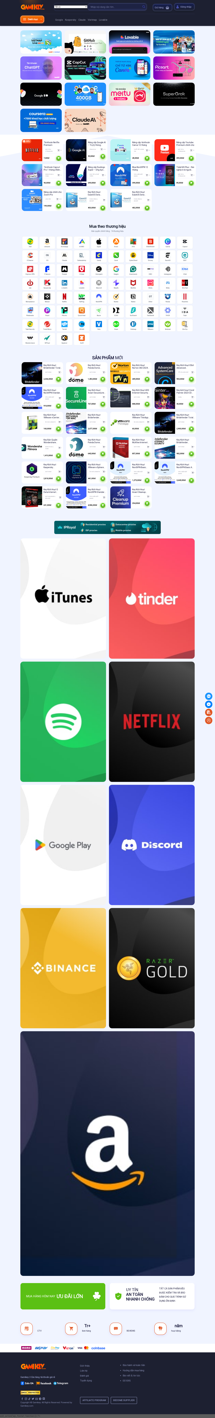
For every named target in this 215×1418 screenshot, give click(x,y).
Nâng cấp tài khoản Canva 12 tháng (141, 143)
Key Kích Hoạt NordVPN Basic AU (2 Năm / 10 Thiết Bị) (185, 466)
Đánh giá (84, 1375)
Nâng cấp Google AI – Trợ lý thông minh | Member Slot (97, 143)
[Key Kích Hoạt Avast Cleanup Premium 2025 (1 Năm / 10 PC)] (120, 497)
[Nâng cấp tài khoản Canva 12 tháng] (120, 150)
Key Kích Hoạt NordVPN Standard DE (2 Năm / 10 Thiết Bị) (96, 490)
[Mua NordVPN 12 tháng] (120, 175)
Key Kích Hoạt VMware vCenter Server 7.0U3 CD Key (51, 416)
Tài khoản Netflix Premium (51, 143)
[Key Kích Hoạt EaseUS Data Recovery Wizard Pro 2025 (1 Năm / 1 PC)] (120, 200)
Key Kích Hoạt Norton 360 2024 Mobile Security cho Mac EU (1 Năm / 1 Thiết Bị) (141, 366)
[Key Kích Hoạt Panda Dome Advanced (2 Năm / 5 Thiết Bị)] (76, 373)
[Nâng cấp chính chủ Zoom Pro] (32, 200)
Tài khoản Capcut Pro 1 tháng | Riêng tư (52, 168)
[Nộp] (143, 6)
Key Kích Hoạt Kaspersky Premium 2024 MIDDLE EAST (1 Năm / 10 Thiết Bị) (52, 466)
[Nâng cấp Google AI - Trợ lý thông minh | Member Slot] (76, 150)
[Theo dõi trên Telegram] (40, 1399)
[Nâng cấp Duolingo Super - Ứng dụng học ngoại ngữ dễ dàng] (76, 175)
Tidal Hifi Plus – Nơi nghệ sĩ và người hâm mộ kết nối (185, 168)
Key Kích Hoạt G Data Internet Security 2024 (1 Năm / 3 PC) (51, 490)
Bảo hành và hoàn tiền (134, 1365)
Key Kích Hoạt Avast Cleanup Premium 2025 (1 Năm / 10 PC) (140, 490)
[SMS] (208, 704)
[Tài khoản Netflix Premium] (32, 150)
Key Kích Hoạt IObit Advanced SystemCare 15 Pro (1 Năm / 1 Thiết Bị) (185, 366)
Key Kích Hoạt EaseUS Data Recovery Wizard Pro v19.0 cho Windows (95, 193)
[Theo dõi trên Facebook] (22, 1399)
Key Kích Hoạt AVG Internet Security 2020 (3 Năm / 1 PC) (140, 391)
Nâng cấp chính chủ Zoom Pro (53, 193)
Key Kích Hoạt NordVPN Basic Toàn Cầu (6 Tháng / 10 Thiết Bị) (141, 466)
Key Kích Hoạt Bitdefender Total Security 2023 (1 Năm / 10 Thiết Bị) (185, 416)
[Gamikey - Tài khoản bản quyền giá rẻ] (35, 7)
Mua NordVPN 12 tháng (140, 168)
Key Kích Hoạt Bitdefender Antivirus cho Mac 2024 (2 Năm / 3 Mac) (96, 416)
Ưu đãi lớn (70, 1296)
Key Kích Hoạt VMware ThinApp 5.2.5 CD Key (140, 416)
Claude (82, 19)
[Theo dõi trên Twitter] (33, 1399)
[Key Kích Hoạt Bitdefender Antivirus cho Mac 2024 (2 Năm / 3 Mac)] (76, 423)
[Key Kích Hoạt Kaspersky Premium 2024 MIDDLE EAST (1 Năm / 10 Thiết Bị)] (32, 472)
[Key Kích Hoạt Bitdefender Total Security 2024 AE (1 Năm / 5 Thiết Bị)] (32, 373)
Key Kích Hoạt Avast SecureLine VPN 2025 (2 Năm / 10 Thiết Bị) (96, 391)
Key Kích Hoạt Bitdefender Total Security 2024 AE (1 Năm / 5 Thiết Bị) (53, 366)
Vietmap (92, 19)
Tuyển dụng (86, 1380)
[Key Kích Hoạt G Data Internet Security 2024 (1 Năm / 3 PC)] (32, 497)
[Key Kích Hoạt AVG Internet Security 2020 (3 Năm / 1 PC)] (120, 398)
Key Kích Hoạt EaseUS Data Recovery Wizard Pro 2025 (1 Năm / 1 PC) (140, 193)
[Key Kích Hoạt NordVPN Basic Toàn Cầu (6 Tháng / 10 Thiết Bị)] (120, 472)
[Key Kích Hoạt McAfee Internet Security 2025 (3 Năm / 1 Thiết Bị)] (120, 448)
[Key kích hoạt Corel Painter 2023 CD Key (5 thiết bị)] (165, 398)
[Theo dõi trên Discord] (44, 1399)
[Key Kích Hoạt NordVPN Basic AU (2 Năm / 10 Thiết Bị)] (165, 472)
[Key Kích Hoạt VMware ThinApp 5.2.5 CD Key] (120, 423)
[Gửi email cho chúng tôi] (36, 1399)
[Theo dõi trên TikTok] (29, 1399)
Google (59, 19)
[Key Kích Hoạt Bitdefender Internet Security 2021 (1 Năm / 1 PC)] (165, 448)
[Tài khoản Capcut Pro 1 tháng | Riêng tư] (32, 175)
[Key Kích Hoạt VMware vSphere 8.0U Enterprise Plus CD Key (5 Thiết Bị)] (76, 472)
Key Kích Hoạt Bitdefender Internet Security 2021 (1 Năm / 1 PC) (184, 441)
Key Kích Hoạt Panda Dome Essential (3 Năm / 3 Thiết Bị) (96, 441)
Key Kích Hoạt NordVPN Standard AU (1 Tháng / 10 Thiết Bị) (52, 391)
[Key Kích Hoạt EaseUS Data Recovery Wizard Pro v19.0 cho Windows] (76, 200)
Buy (58, 158)
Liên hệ (83, 1370)
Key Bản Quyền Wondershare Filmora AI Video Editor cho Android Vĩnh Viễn (52, 441)
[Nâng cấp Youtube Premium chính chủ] (164, 150)
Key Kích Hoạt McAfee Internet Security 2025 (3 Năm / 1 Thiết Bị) (140, 441)
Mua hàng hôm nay (40, 1296)
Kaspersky (70, 19)
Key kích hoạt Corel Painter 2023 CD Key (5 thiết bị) (185, 391)
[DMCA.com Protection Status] (30, 1392)
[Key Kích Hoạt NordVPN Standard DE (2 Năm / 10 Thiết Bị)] (76, 497)
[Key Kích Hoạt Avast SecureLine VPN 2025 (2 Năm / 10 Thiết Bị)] (76, 398)
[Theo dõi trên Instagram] (26, 1399)
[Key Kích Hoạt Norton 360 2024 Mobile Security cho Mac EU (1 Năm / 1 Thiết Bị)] (120, 373)
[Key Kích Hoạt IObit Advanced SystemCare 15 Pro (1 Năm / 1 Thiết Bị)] (165, 373)
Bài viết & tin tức (131, 1375)
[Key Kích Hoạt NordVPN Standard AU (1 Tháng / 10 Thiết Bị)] (32, 398)
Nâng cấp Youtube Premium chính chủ (185, 143)
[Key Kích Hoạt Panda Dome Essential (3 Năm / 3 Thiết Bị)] (76, 448)
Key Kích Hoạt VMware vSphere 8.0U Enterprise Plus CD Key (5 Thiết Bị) (96, 466)
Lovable (103, 19)
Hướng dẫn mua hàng (133, 1370)
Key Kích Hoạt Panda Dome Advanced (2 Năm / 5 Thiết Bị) (97, 366)
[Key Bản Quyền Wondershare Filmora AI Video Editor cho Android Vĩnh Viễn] (32, 448)
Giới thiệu (85, 1365)
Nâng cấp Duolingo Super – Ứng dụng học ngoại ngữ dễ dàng (96, 168)
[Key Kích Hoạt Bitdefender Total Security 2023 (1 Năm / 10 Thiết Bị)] (165, 423)
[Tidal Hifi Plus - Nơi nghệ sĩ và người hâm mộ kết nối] (164, 175)
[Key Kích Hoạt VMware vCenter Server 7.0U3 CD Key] (32, 423)
